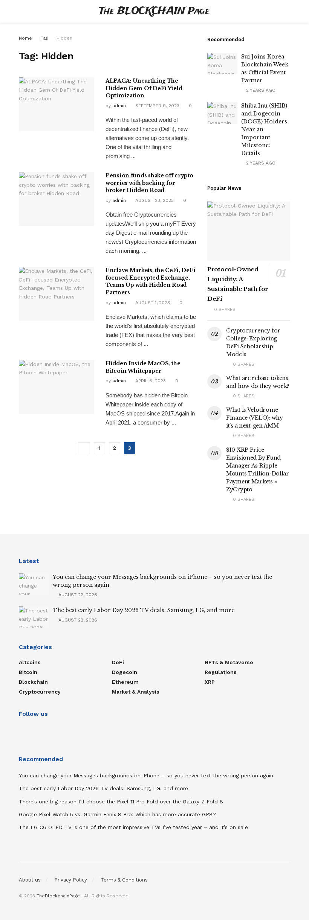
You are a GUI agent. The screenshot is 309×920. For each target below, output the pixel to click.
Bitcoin (28, 672)
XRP (210, 682)
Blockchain (33, 682)
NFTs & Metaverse (229, 662)
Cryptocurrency (40, 692)
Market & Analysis (135, 692)
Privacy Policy (70, 880)
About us (30, 880)
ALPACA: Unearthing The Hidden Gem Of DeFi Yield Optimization (144, 88)
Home (25, 38)
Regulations (221, 672)
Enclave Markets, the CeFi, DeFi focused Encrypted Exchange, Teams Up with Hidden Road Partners (150, 281)
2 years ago (260, 90)
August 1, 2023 (152, 302)
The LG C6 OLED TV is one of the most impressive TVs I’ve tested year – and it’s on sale (133, 827)
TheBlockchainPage (58, 895)
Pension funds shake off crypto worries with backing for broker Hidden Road (149, 183)
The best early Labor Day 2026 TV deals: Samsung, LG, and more (143, 610)
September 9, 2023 (156, 105)
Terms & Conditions (124, 880)
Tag (44, 38)
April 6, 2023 (150, 380)
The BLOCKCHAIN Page (154, 11)
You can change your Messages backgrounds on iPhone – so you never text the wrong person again (146, 775)
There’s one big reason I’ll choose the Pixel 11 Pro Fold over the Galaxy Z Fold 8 (121, 801)
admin (119, 105)
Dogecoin (124, 672)
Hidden (64, 38)
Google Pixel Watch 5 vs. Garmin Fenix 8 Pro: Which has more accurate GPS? (117, 814)
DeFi (118, 662)
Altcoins (30, 662)
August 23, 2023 (154, 200)
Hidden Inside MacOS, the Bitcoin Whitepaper (143, 367)
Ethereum (125, 682)
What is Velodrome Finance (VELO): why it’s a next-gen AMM (254, 417)
